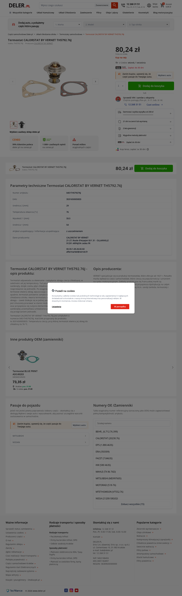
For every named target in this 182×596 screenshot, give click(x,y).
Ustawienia (56, 306)
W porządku (120, 306)
